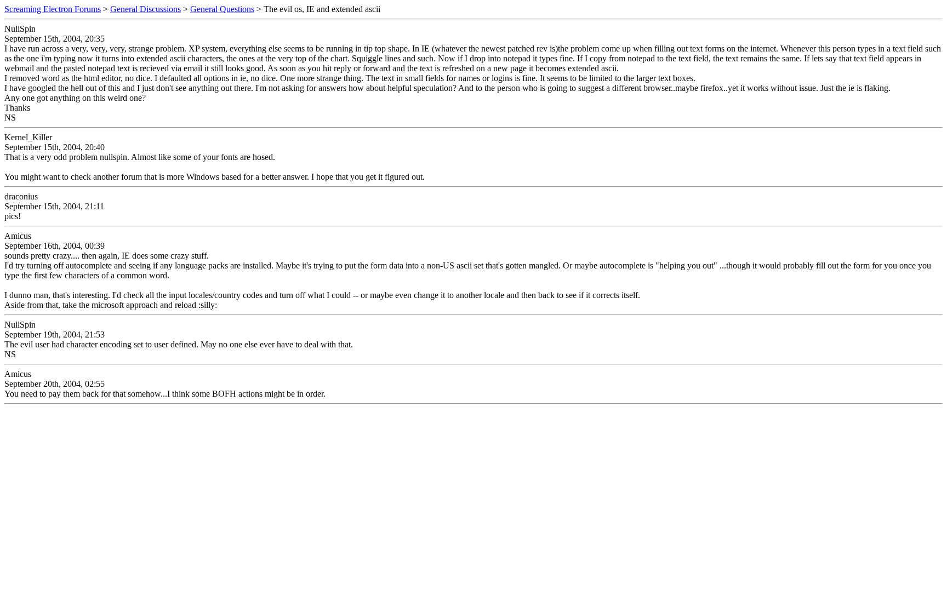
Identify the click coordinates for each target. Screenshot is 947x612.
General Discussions (145, 9)
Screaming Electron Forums (52, 9)
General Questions (222, 9)
